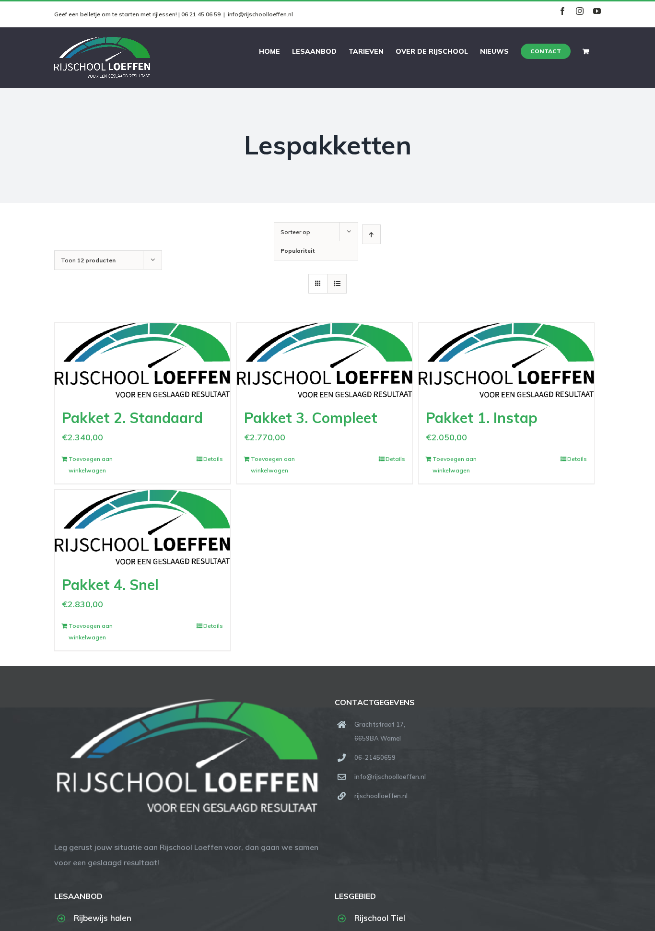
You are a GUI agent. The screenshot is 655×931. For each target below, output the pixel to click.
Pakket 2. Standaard (132, 418)
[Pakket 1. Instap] (506, 360)
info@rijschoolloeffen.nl (260, 14)
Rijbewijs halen (102, 918)
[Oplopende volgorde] (371, 234)
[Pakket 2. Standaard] (142, 360)
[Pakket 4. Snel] (142, 527)
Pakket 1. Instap (482, 418)
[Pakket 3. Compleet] (324, 360)
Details (213, 458)
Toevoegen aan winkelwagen (91, 464)
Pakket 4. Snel (110, 585)
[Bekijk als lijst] (337, 283)
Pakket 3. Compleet (310, 418)
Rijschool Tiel (379, 918)
